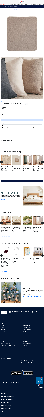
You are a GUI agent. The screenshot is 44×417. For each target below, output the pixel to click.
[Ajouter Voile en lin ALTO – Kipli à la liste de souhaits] (41, 216)
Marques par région (6, 358)
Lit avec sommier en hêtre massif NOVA (16, 229)
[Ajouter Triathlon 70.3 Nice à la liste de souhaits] (30, 247)
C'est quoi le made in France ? (6, 343)
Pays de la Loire (4, 362)
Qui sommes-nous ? (26, 320)
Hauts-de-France (34, 360)
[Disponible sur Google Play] (27, 373)
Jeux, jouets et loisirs (28, 4)
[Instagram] (6, 382)
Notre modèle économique (28, 329)
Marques (2, 323)
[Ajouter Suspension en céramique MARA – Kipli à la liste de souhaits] (19, 155)
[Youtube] (13, 382)
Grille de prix (4, 120)
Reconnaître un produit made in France (8, 345)
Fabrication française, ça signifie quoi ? (8, 354)
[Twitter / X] (11, 382)
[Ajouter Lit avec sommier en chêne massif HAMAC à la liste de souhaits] (30, 216)
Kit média (24, 331)
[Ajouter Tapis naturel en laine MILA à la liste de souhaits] (9, 155)
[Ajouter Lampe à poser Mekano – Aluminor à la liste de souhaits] (19, 247)
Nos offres (25, 345)
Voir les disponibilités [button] (22, 181)
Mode (8, 4)
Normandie (28, 360)
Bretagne (9, 362)
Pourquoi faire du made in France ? (7, 352)
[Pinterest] (16, 382)
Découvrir (15, 6)
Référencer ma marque (27, 343)
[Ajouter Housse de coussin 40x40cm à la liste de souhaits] (26, 104)
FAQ (23, 347)
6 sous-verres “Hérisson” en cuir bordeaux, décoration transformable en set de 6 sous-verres (5, 262)
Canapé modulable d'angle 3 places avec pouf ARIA (5, 229)
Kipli (1, 101)
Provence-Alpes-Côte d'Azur (6, 365)
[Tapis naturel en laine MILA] (6, 160)
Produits (6, 9)
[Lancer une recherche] (42, 1)
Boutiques (2, 327)
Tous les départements (5, 367)
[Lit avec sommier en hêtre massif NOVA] (16, 220)
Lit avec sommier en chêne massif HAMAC (27, 229)
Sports (34, 4)
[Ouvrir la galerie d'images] (22, 33)
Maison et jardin (13, 4)
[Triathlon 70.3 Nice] (27, 251)
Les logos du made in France (6, 347)
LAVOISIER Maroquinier (5, 267)
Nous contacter (26, 333)
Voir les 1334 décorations (5, 271)
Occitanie (21, 362)
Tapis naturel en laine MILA (5, 167)
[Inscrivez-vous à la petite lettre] (1, 382)
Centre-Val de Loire (10, 360)
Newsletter (3, 338)
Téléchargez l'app (22, 370)
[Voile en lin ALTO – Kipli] (38, 220)
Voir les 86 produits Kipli (5, 236)
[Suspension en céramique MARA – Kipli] (16, 160)
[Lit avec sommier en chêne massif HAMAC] (27, 220)
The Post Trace (26, 259)
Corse (13, 365)
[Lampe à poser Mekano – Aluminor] (16, 251)
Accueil (2, 9)
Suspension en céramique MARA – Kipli (16, 168)
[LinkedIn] (8, 382)
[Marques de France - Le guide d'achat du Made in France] (22, 1)
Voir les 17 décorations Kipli (6, 176)
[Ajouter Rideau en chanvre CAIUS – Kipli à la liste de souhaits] (30, 155)
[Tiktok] (19, 382)
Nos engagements (26, 325)
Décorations (18, 9)
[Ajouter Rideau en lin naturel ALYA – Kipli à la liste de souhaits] (41, 155)
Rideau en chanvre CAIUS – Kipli (27, 167)
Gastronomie (38, 4)
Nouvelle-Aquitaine (15, 362)
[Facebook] (3, 382)
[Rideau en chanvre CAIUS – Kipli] (27, 160)
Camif (13, 262)
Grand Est (40, 360)
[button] (22, 402)
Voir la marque (3, 199)
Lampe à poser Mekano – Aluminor (15, 260)
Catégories (3, 320)
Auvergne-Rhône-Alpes (28, 362)
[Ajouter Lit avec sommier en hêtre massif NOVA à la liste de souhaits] (19, 216)
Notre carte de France (5, 331)
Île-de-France (3, 360)
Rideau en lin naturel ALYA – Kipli (38, 167)
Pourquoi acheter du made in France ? (8, 349)
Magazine (2, 333)
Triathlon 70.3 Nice (27, 258)
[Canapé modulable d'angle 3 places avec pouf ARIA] (6, 220)
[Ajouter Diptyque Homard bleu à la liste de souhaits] (41, 247)
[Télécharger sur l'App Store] (16, 373)
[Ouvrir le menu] (2, 2)
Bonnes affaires (3, 4)
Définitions (3, 336)
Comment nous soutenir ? (27, 323)
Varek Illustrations (36, 261)
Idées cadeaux (3, 329)
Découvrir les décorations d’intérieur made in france (32, 296)
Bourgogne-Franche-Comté (20, 360)
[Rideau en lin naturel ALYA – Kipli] (38, 160)
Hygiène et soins (20, 4)
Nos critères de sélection (27, 327)
